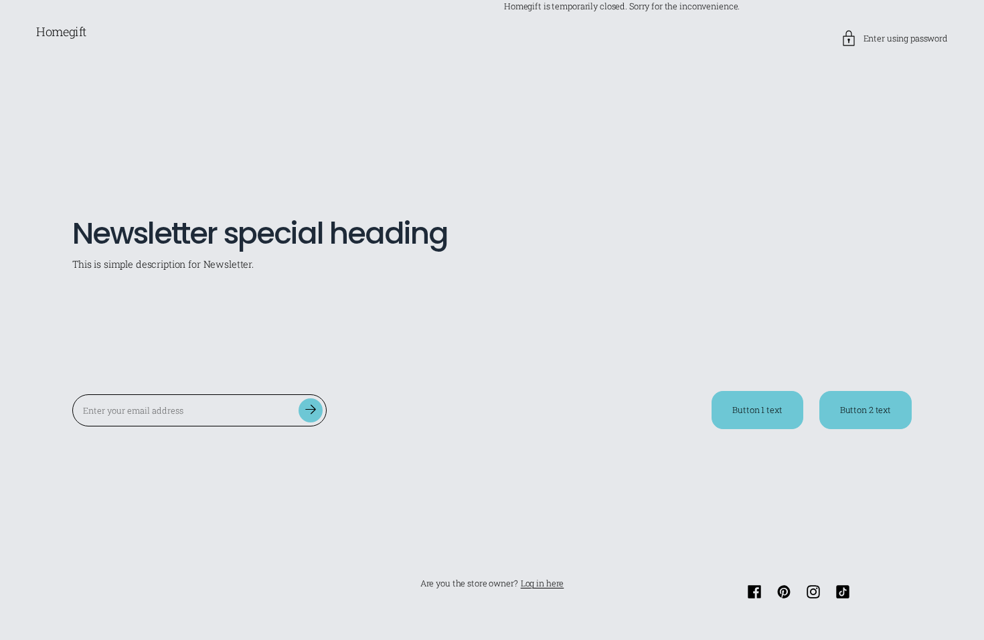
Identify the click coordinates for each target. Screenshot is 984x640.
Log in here (542, 583)
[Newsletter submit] (311, 410)
